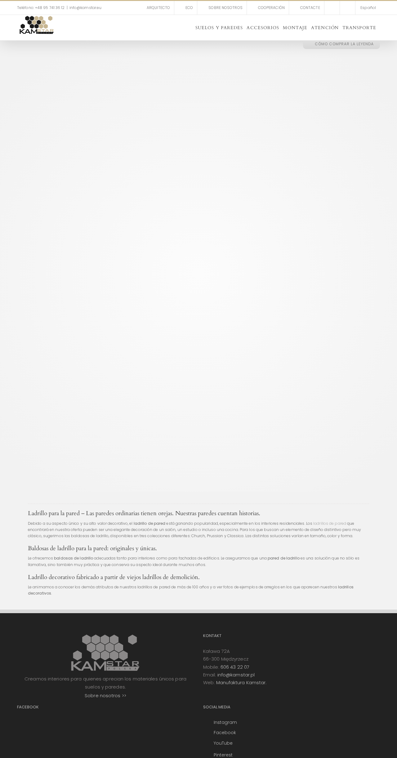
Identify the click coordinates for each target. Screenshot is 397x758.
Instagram (225, 722)
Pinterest (223, 755)
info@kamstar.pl (236, 674)
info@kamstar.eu (85, 7)
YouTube (223, 743)
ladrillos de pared (329, 523)
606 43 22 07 (235, 667)
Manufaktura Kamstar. (241, 682)
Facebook (225, 732)
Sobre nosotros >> (105, 695)
